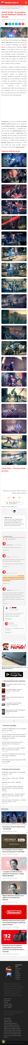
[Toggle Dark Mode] (3, 1041)
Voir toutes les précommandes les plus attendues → (14, 717)
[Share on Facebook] (19, 24)
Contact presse (8, 1004)
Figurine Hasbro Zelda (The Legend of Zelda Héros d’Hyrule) (16, 710)
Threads (17, 979)
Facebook (17, 974)
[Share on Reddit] (23, 24)
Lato (4, 19)
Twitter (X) (18, 968)
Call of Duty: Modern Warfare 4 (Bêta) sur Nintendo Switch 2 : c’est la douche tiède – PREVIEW (13, 788)
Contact (6, 1002)
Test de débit (7, 1018)
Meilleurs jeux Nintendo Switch (12, 1026)
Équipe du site (7, 998)
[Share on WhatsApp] (13, 24)
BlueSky (17, 972)
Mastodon (18, 977)
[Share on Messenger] (16, 24)
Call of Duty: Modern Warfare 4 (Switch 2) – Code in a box (14, 690)
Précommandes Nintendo (10, 1023)
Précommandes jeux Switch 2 (11, 1025)
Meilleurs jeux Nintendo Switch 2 (12, 1028)
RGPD (9, 1007)
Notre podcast (7, 1020)
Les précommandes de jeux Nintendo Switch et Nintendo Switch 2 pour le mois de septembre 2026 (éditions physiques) (14, 736)
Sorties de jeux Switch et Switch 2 (13, 1030)
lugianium (17, 609)
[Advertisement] (14, 108)
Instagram (17, 975)
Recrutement (7, 1000)
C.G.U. (5, 1007)
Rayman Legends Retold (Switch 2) (15, 697)
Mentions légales (8, 1005)
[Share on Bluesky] (9, 24)
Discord (17, 970)
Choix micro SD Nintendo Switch (12, 1033)
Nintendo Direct (8, 1021)
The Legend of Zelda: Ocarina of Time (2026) (15, 685)
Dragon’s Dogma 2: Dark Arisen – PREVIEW (13, 778)
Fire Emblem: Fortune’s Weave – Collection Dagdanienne (14, 703)
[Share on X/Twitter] (6, 24)
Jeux (15, 6)
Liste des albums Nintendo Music (12, 1032)
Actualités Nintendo (9, 6)
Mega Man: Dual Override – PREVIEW (11, 782)
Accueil (2, 6)
